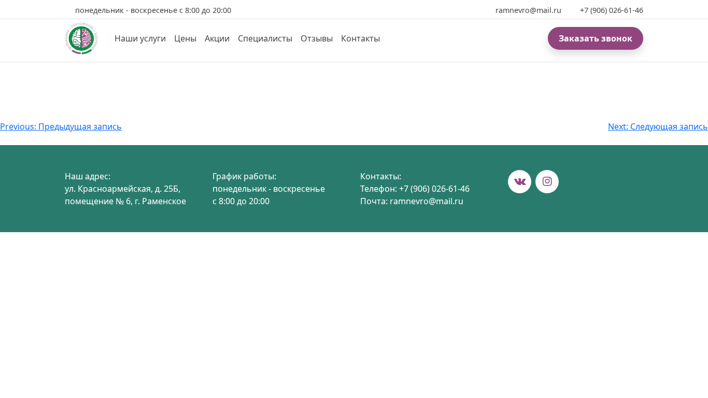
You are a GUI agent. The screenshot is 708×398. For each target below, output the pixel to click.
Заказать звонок (595, 38)
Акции (217, 38)
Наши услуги (140, 38)
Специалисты (265, 38)
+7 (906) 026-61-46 (611, 10)
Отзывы (317, 38)
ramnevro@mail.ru (528, 10)
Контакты (360, 38)
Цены (185, 38)
